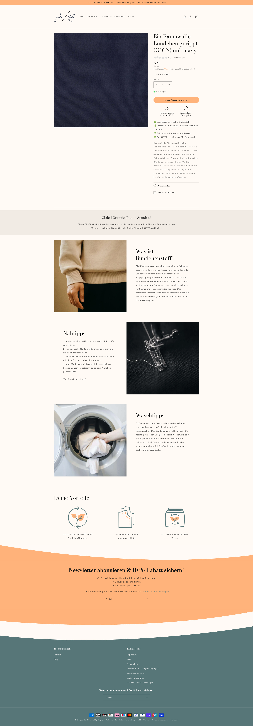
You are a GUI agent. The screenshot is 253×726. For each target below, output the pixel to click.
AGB (129, 659)
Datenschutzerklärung (127, 720)
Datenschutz (132, 664)
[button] (93, 16)
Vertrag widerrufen (135, 678)
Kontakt (57, 655)
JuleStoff (84, 720)
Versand (167, 69)
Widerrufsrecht (111, 720)
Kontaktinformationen (160, 720)
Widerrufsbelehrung (136, 673)
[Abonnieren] (147, 599)
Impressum (132, 655)
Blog (56, 659)
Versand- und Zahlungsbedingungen (143, 669)
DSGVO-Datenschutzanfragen (140, 682)
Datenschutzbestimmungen (155, 591)
